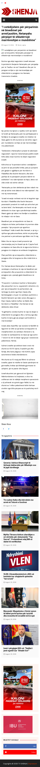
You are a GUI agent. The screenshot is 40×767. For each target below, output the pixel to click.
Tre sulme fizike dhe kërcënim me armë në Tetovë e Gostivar (18, 501)
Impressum (32, 764)
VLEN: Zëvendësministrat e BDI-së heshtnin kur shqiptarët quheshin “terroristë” (18, 576)
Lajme (24, 45)
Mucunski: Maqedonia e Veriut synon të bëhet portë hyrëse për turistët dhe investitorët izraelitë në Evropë (19, 613)
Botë (19, 45)
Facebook (1, 2)
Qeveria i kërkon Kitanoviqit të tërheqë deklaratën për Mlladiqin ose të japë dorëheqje (19, 465)
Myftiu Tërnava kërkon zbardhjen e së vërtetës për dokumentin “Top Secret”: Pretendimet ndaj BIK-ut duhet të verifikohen (18, 538)
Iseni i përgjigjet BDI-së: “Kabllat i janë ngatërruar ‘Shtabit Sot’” (18, 649)
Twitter (9, 429)
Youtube (5, 2)
